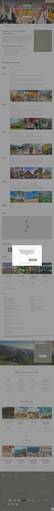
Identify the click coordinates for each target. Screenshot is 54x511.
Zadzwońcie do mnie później (32, 260)
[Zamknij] (41, 245)
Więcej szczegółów (29, 263)
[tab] (21, 247)
